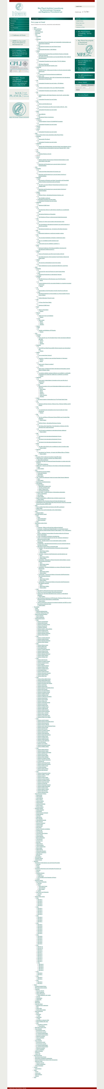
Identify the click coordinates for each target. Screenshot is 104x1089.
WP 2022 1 (39, 899)
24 (38, 68)
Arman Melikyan (39, 836)
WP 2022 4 (39, 904)
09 (38, 212)
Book (38, 327)
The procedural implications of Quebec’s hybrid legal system (52, 237)
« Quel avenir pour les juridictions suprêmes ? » (49, 243)
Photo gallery (43, 389)
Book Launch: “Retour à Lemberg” (46, 364)
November (38, 39)
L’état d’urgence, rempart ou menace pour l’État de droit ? (49, 458)
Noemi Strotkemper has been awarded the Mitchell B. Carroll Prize (53, 265)
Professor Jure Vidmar (42, 743)
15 (38, 130)
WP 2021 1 (39, 908)
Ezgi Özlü (38, 842)
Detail (37, 1012)
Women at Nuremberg (43, 309)
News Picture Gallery (44, 551)
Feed (35, 1077)
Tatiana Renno (39, 843)
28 (38, 440)
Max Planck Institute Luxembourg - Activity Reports (84, 33)
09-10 (38, 292)
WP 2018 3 (39, 940)
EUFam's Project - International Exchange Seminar (50, 423)
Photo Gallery (40, 476)
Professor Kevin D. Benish (43, 724)
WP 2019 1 (39, 933)
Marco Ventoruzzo (40, 617)
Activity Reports (38, 859)
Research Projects (40, 873)
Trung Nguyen (39, 839)
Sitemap (37, 1076)
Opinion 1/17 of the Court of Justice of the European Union (51, 221)
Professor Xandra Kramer (43, 662)
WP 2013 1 (39, 983)
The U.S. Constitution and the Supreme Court (48, 240)
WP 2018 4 (39, 939)
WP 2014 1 (41, 970)
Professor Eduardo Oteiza (43, 665)
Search (36, 1071)
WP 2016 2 (39, 973)
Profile (36, 608)
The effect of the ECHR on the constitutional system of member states (54, 446)
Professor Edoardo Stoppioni (43, 633)
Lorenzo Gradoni (40, 801)
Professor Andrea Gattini (42, 755)
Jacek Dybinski (39, 798)
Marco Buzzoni (39, 821)
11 (38, 362)
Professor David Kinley (42, 698)
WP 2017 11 (40, 946)
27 (38, 203)
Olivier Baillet (39, 796)
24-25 (38, 193)
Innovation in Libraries (42, 1024)
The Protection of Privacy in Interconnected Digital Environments (53, 217)
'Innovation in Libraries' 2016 (42, 1020)
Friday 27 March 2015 (43, 489)
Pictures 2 (42, 393)
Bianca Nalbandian (40, 837)
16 (38, 108)
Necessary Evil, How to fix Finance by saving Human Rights (52, 271)
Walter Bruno (39, 817)
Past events (37, 33)
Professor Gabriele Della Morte (44, 752)
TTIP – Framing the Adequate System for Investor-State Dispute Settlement (52, 477)
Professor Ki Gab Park (42, 704)
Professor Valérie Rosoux (43, 631)
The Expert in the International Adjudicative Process (50, 436)
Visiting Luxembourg (40, 1064)
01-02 (38, 318)
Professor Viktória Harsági (43, 693)
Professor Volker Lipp (42, 701)
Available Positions (79, 21)
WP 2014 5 (41, 964)
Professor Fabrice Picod (42, 630)
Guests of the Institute (41, 1009)
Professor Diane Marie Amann (44, 679)
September (38, 67)
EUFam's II (39, 874)
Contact (38, 867)
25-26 (38, 48)
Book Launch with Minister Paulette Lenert (48, 65)
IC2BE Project (40, 876)
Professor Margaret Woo (42, 792)
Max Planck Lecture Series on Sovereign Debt (47, 546)
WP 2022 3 (39, 902)
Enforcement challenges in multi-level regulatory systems (51, 233)
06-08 (38, 336)
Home (35, 27)
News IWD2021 (42, 114)
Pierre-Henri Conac (43, 886)
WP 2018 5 (39, 937)
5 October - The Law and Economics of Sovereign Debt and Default (53, 548)
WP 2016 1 (39, 974)
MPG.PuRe (37, 1002)
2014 (36, 505)
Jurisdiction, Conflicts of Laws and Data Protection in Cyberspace (53, 358)
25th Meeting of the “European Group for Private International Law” (51, 501)
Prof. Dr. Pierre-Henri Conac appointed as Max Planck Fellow (49, 134)
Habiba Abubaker (40, 809)
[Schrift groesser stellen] (88, 12)
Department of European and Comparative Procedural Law (48, 868)
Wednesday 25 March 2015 (45, 486)
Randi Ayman (39, 795)
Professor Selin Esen (42, 684)
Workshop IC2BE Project (44, 205)
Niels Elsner (39, 827)
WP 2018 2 (39, 942)
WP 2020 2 (39, 920)
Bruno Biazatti (39, 818)
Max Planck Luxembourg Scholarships (43, 1058)
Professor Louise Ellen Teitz (43, 715)
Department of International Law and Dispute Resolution (47, 862)
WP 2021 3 (39, 911)
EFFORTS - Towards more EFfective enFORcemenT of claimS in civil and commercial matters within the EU (19, 81)
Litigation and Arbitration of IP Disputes (47, 330)
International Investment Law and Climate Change (50, 46)
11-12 (38, 115)
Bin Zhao (38, 855)
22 (38, 158)
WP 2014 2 (41, 968)
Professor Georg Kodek (42, 699)
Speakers (42, 324)
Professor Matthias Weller (43, 746)
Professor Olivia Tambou (42, 634)
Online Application (41, 520)
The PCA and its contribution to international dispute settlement (52, 430)
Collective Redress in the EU (45, 153)
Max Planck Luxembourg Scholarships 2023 (85, 69)
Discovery (78, 85)
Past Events (38, 1017)
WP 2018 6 (39, 936)
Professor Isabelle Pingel (43, 668)
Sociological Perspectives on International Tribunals (50, 274)
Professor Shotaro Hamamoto (44, 759)
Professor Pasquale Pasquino (44, 734)
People (37, 865)
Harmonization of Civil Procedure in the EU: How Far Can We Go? (53, 290)
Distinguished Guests (40, 618)
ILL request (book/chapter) (42, 1033)
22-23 (38, 127)
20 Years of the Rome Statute (45, 302)
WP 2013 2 (39, 981)
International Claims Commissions (46, 117)
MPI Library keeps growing (41, 987)
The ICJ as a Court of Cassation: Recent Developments (49, 592)
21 (38, 59)
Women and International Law (45, 103)
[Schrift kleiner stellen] (83, 12)
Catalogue (84, 85)
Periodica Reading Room (40, 986)
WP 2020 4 (39, 917)
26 (38, 281)
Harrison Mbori (39, 834)
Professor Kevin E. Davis (42, 751)
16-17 (38, 152)
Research (36, 861)
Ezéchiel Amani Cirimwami (42, 812)
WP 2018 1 (39, 943)
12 (38, 356)
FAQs (37, 1007)
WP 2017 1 (39, 961)
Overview (38, 864)
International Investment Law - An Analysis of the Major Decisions (53, 229)
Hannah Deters (39, 824)
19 (38, 105)
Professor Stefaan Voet (42, 657)
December (38, 36)
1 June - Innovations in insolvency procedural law (48, 536)
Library (35, 984)
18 (38, 183)
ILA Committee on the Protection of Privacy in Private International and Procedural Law (19, 52)
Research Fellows (39, 808)
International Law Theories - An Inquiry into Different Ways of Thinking (54, 452)
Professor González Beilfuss (43, 690)
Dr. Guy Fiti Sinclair (41, 742)
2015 (36, 470)
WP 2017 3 (39, 958)
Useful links (38, 999)
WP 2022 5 (39, 905)
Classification (39, 998)
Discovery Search (40, 990)
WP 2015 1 (39, 979)
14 (38, 52)
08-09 (38, 273)
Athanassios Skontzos (41, 851)
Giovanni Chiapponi (40, 823)
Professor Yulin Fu (41, 776)
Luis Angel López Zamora (42, 833)
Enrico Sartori (39, 848)
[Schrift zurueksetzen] (85, 12)
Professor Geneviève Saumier (44, 673)
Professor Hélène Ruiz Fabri (42, 612)
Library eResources (40, 993)
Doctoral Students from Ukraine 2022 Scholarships (46, 1059)
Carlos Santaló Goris (40, 846)
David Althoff (39, 811)
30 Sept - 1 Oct (40, 76)
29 (38, 102)
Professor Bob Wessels (42, 770)
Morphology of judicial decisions (43, 481)
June (37, 84)
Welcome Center (38, 1061)
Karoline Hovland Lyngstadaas (43, 829)
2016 (36, 455)
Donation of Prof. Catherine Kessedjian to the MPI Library (48, 457)
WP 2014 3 (41, 967)
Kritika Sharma (39, 849)
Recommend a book (40, 1030)
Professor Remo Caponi (42, 645)
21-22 (38, 231)
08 (38, 215)
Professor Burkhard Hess (41, 611)
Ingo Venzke (40, 495)
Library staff (37, 1054)
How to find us (38, 1068)
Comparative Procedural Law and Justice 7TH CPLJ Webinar (52, 61)
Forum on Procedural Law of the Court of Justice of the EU (51, 253)
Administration (38, 857)
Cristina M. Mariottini (40, 804)
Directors (37, 609)
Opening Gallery (39, 512)
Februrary (38, 449)
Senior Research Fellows (40, 793)
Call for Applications (41, 518)
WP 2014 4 (41, 965)
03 (38, 415)
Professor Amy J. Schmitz (43, 712)
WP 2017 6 (39, 954)
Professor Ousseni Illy (42, 626)
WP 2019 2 (39, 931)
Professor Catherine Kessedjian (44, 696)
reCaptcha (38, 1039)
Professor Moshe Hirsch (42, 731)
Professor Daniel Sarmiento (43, 711)
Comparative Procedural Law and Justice (48, 99)
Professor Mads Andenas (43, 749)
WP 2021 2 (39, 909)
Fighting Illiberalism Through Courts (46, 298)
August (37, 398)
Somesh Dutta (39, 826)
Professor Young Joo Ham (43, 781)
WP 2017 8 (39, 951)
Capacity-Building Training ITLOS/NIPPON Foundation (51, 121)
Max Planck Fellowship (41, 881)
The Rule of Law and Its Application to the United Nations (48, 509)
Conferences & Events (19, 35)
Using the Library (39, 1004)
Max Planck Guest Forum (40, 1057)
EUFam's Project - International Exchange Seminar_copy (51, 195)
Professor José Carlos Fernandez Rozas (46, 726)
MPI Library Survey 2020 (40, 1027)
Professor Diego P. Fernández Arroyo (45, 687)
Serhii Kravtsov (39, 802)
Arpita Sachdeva (40, 845)
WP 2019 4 (39, 929)
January (38, 129)
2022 (37, 620)
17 (38, 162)
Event (38, 517)
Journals (38, 996)
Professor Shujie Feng (42, 686)
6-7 (38, 227)
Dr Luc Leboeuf (40, 664)
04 (38, 112)
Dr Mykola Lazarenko (42, 627)
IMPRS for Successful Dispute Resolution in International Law (19, 42)
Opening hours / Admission (42, 1005)
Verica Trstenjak (39, 615)
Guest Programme (38, 1055)
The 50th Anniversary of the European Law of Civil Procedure (52, 279)
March (37, 111)
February (38, 118)
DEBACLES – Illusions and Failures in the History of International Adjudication (53, 465)
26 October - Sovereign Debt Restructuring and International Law (53, 554)
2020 (36, 133)
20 (38, 223)
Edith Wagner (39, 854)
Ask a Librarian (38, 1029)
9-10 (38, 73)
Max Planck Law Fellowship (42, 892)
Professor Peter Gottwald (42, 757)
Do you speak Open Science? (45, 355)
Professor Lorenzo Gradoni (43, 779)
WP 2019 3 (39, 930)
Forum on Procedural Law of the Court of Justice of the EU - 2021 (53, 106)
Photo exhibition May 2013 (42, 1021)
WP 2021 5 (39, 914)
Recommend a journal (41, 1031)
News (38, 467)
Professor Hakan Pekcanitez (43, 786)
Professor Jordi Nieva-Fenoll (43, 702)
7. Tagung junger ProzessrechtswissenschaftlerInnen (50, 74)
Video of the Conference (42, 459)
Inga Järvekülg (39, 831)
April (37, 101)
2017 (36, 333)
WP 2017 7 (39, 952)
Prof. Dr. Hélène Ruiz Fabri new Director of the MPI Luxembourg (50, 507)
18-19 (38, 45)
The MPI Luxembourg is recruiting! (85, 76)
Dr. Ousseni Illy (40, 761)
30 (38, 261)
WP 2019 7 (39, 924)
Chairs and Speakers (42, 473)
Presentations (42, 1026)
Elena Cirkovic (39, 799)
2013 (36, 511)
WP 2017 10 (40, 948)
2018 (36, 267)
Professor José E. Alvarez (43, 720)
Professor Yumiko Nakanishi (43, 637)
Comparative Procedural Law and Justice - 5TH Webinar (51, 90)
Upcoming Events (39, 31)
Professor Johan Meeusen (43, 733)
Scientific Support (39, 858)
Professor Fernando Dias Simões (44, 683)
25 (38, 252)
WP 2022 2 (39, 901)
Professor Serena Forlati (42, 727)
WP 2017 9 (39, 949)
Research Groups (39, 880)
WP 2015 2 (39, 977)
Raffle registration (39, 1051)
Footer (35, 1070)
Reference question (40, 1036)
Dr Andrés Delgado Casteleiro (44, 681)
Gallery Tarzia (39, 508)
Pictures (41, 311)
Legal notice (38, 1073)
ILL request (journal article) (42, 1034)
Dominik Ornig (39, 840)
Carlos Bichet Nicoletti (41, 820)
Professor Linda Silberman (43, 740)
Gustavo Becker (39, 814)
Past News (38, 1014)
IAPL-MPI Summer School (41, 514)
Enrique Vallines (39, 807)
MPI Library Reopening (44, 64)
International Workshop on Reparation (47, 214)
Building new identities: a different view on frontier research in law (50, 498)
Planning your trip (40, 1062)
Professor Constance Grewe (43, 624)
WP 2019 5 (39, 927)
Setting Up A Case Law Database (46, 315)
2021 (36, 34)
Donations (37, 1001)
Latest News (38, 30)
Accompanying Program (44, 490)
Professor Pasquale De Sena (43, 773)
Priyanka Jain (39, 830)
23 (38, 346)
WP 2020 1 (39, 921)
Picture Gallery (43, 420)
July (37, 80)
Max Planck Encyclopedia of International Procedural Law (85, 42)
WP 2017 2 (39, 959)
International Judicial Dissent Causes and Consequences (50, 590)
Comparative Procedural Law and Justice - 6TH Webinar (51, 83)
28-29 (38, 179)
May (37, 92)
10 (38, 145)
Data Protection (38, 1074)
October (38, 51)
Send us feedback (40, 1037)
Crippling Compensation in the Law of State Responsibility (51, 87)
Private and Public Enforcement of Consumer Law (50, 171)
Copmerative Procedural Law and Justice (46, 199)
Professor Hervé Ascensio (43, 723)
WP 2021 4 (39, 912)
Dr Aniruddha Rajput (41, 648)
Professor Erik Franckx (42, 623)
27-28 (38, 277)
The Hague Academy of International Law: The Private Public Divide (52, 399)
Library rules (39, 1008)
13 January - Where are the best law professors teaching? (50, 527)
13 (38, 170)
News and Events (38, 29)
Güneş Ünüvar (39, 805)
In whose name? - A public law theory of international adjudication (50, 492)
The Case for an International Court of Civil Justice (50, 262)
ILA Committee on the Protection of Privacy (46, 877)
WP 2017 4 (39, 957)
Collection (37, 989)
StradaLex (37, 1052)
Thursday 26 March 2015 (44, 487)
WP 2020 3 (39, 918)
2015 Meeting (39, 483)
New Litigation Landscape (44, 198)
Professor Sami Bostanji (42, 621)
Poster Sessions (43, 395)
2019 (36, 167)
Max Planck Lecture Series (41, 523)
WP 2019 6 (39, 926)
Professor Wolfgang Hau (42, 695)
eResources (90, 85)
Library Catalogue (40, 992)
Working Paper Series (40, 896)
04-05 (38, 242)
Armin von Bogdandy (42, 493)
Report (41, 280)
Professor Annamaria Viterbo (43, 745)
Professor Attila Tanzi (42, 646)
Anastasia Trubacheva (41, 852)
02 (38, 137)
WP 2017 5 (39, 955)
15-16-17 (39, 120)
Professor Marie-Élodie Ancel (43, 680)
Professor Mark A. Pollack (43, 789)
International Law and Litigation (43, 471)
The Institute (36, 607)
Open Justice (41, 320)
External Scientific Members (41, 614)
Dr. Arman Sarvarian (41, 767)
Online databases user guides (44, 995)
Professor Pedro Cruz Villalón (44, 717)
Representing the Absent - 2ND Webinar (47, 49)
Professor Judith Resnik (42, 708)
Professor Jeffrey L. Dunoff (43, 774)
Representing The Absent (44, 139)
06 (38, 367)
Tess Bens (38, 815)
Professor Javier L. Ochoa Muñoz (44, 629)
